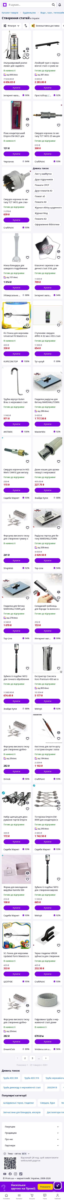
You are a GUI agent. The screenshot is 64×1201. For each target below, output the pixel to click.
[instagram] (15, 1174)
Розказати (45, 1186)
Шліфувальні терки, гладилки (18, 1102)
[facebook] (10, 1174)
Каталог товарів (10, 12)
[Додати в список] (27, 55)
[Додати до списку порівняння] (27, 49)
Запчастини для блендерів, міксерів (21, 1112)
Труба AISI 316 (31, 1078)
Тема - (14, 1153)
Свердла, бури (47, 1102)
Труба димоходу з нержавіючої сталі (22, 1087)
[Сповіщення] (59, 4)
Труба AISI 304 (10, 1078)
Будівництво (29, 12)
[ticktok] (21, 1174)
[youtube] (5, 1174)
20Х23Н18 (52, 1087)
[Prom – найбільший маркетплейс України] (5, 5)
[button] (16, 87)
